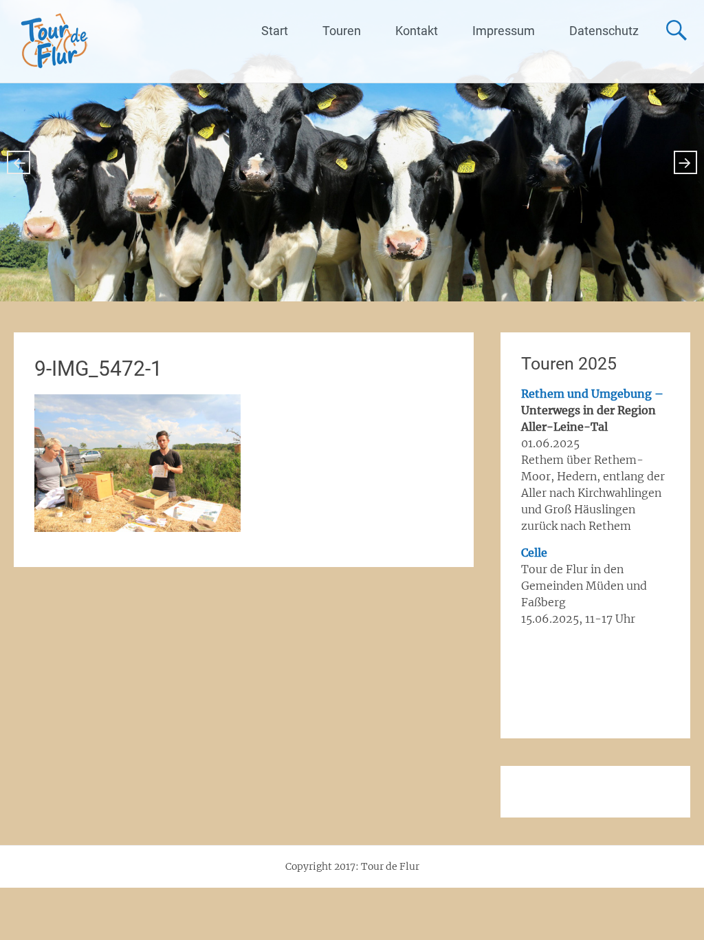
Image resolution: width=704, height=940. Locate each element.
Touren (341, 30)
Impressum (503, 30)
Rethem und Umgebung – (592, 393)
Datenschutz (604, 30)
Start (274, 30)
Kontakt (416, 30)
